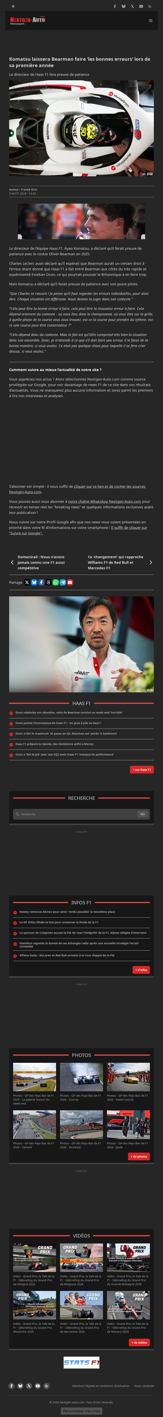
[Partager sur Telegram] (63, 582)
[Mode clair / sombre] (13, 6)
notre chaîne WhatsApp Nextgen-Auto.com (104, 501)
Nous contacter (144, 1386)
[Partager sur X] (27, 582)
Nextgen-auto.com (72, 1402)
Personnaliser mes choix (81, 1411)
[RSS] (150, 6)
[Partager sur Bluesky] (34, 582)
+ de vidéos (139, 1342)
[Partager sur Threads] (48, 582)
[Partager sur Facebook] (41, 582)
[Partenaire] (81, 1363)
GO (143, 814)
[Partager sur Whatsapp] (55, 582)
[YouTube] (141, 6)
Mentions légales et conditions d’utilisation (101, 1386)
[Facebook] (115, 6)
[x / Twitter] (132, 6)
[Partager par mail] (70, 582)
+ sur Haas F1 (142, 770)
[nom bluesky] (123, 6)
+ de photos (139, 1156)
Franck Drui (29, 189)
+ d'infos (141, 970)
